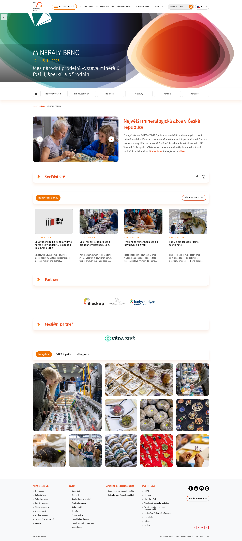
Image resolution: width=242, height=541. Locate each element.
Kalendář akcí (40, 495)
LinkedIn (207, 488)
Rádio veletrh (77, 507)
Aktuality (139, 94)
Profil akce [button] (195, 94)
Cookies (147, 495)
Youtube (201, 488)
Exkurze (147, 521)
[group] (48, 198)
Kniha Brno (156, 151)
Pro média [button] (109, 94)
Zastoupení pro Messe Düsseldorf (121, 491)
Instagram (196, 488)
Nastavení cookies (39, 536)
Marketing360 (77, 527)
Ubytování (76, 491)
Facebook (190, 488)
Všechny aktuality (194, 198)
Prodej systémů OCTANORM (83, 523)
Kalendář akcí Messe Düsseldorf (121, 495)
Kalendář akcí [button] (66, 7)
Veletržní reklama (79, 503)
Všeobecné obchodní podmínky (157, 503)
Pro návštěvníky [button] (81, 94)
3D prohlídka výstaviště (44, 519)
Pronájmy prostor (105, 7)
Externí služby (77, 515)
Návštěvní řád (150, 499)
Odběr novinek (196, 498)
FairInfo (75, 511)
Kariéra (147, 525)
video (182, 151)
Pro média (148, 517)
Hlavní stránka (39, 106)
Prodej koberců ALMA (80, 519)
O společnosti (143, 7)
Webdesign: (200, 536)
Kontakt (167, 94)
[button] (202, 7)
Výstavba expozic (125, 7)
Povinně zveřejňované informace (157, 513)
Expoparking (76, 495)
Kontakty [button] (157, 7)
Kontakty (38, 523)
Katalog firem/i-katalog (81, 499)
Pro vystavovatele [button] (53, 94)
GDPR (146, 491)
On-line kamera (41, 515)
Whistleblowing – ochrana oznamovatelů (154, 508)
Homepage (39, 491)
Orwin (207, 536)
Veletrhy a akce (86, 7)
